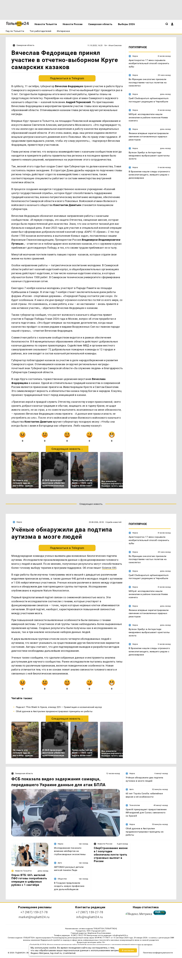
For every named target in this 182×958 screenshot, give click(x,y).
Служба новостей (113, 522)
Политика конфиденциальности (158, 953)
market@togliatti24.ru (34, 917)
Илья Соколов (115, 45)
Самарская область (25, 45)
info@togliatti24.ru (89, 917)
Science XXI (109, 567)
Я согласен (128, 950)
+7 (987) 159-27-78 (34, 912)
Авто (131, 789)
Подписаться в (67, 78)
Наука (135, 56)
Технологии (134, 805)
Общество (62, 879)
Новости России (105, 844)
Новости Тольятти (23, 871)
